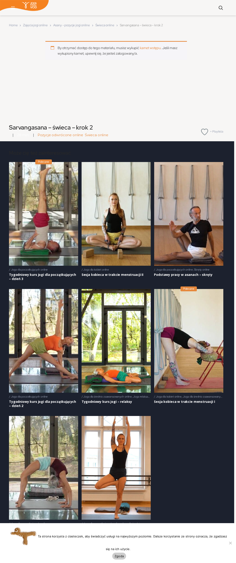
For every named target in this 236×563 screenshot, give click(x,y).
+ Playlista (216, 131)
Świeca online (104, 25)
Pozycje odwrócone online (60, 135)
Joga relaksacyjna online (147, 396)
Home (13, 25)
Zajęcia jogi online (35, 25)
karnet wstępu (150, 48)
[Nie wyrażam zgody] (230, 543)
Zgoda (119, 556)
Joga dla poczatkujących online (29, 269)
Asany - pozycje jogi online (71, 25)
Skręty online (201, 269)
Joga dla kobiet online (96, 269)
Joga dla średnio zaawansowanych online (107, 396)
